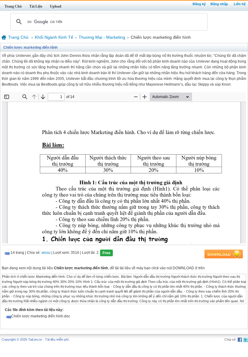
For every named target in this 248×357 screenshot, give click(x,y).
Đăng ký (199, 4)
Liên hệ (240, 4)
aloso (46, 253)
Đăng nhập (219, 4)
